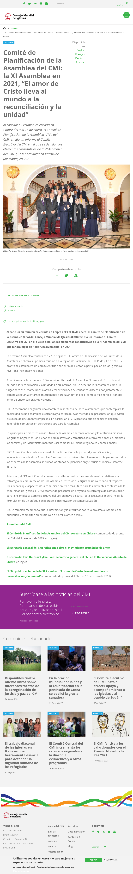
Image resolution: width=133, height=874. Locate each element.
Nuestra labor (55, 851)
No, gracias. (111, 860)
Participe (73, 826)
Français (80, 54)
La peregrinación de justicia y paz (26, 321)
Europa (11, 310)
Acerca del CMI (56, 826)
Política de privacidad (28, 620)
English (81, 50)
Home (4, 28)
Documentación (76, 831)
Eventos (52, 846)
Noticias (14, 28)
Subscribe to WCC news (25, 295)
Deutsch (80, 58)
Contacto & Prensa (74, 839)
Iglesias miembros (53, 833)
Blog (70, 846)
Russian (80, 62)
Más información (21, 871)
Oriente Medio (15, 306)
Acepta (93, 859)
